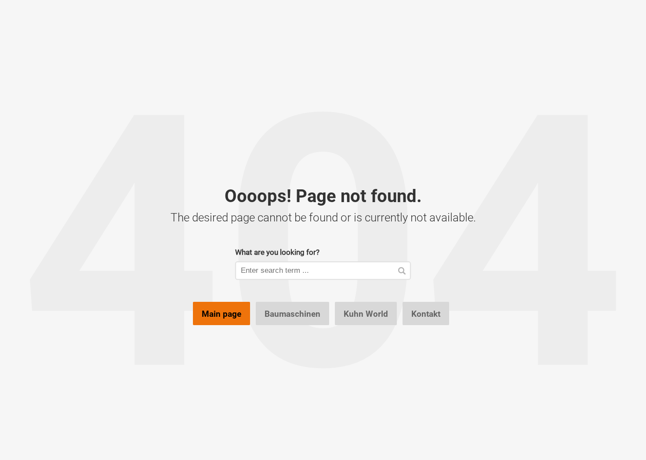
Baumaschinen (292, 313)
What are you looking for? (277, 252)
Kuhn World (366, 313)
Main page (221, 313)
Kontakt (425, 313)
